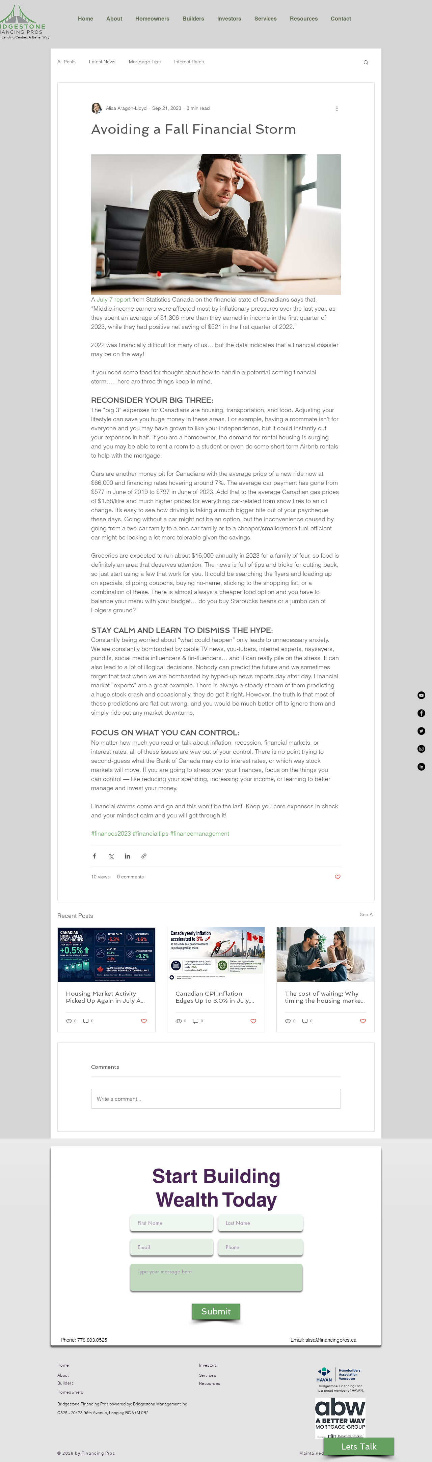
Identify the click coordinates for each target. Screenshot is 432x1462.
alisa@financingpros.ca (330, 1340)
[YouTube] (421, 695)
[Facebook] (421, 713)
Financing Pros (98, 1453)
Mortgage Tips (145, 62)
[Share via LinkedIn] (127, 856)
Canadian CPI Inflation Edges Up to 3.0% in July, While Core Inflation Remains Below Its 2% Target (213, 997)
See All (367, 914)
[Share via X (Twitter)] (111, 856)
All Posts (66, 62)
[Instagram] (421, 749)
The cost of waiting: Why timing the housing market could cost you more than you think (324, 997)
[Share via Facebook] (94, 856)
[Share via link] (144, 856)
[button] (366, 62)
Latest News (102, 62)
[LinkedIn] (421, 767)
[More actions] (337, 108)
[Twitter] (421, 731)
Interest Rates (189, 62)
